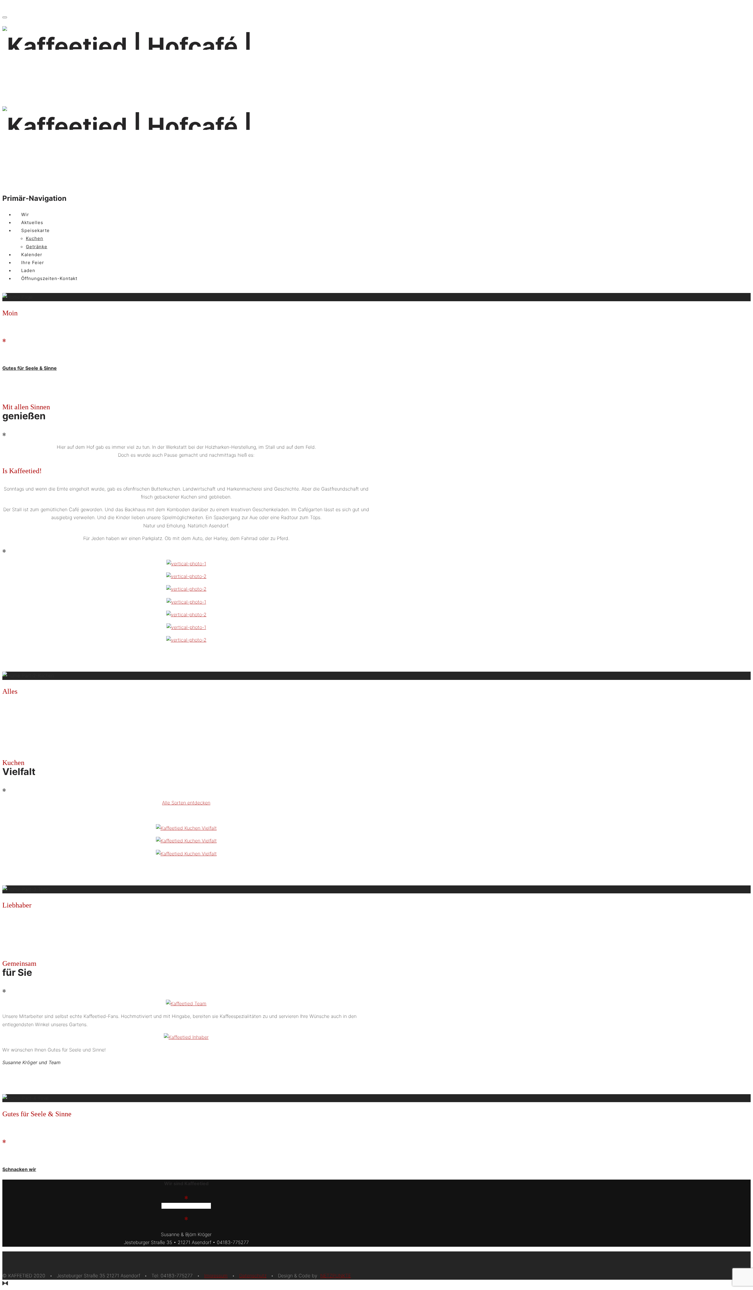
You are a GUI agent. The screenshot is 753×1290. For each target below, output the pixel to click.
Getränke (36, 246)
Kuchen (34, 238)
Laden (28, 270)
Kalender (31, 254)
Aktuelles (32, 222)
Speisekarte (35, 230)
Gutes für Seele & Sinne (29, 368)
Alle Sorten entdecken (186, 803)
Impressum (216, 1276)
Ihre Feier (32, 262)
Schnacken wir (19, 1169)
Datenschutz (252, 1276)
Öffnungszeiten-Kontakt (49, 278)
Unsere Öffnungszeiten (186, 1206)
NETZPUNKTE (335, 1276)
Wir (25, 214)
